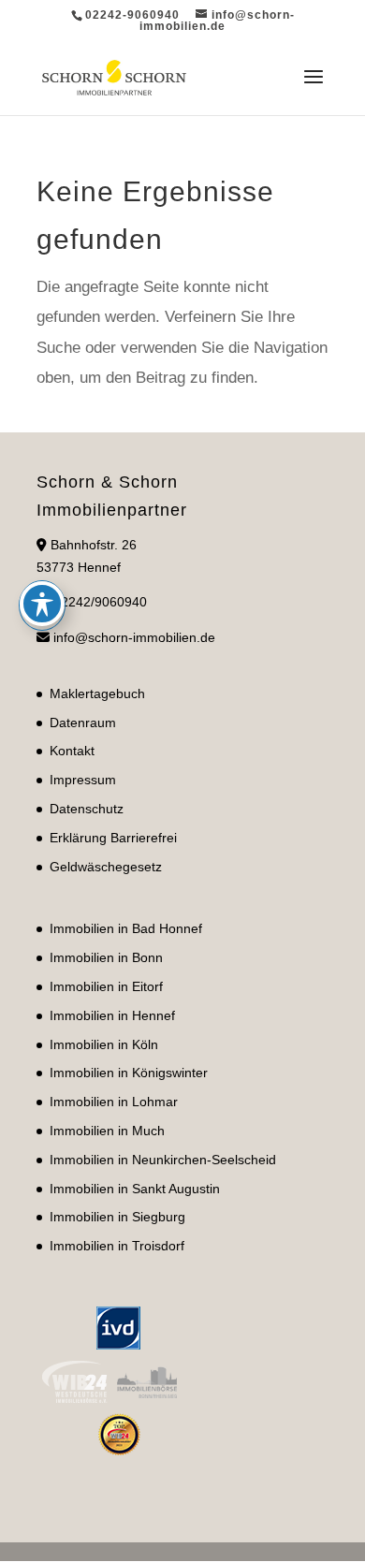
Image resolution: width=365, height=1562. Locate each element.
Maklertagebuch (97, 693)
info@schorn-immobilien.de (134, 637)
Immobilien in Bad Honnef (126, 928)
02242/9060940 (100, 601)
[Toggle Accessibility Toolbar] (42, 603)
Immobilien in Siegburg (117, 1216)
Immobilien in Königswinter (129, 1072)
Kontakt (72, 750)
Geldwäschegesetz (106, 866)
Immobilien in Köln (104, 1044)
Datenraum (83, 722)
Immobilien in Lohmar (114, 1101)
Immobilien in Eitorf (106, 986)
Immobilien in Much (107, 1130)
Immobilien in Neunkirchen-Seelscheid (163, 1159)
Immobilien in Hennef (112, 1015)
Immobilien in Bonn (106, 957)
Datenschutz (87, 808)
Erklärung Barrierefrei (113, 837)
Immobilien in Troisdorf (117, 1245)
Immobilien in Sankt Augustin (135, 1188)
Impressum (83, 779)
